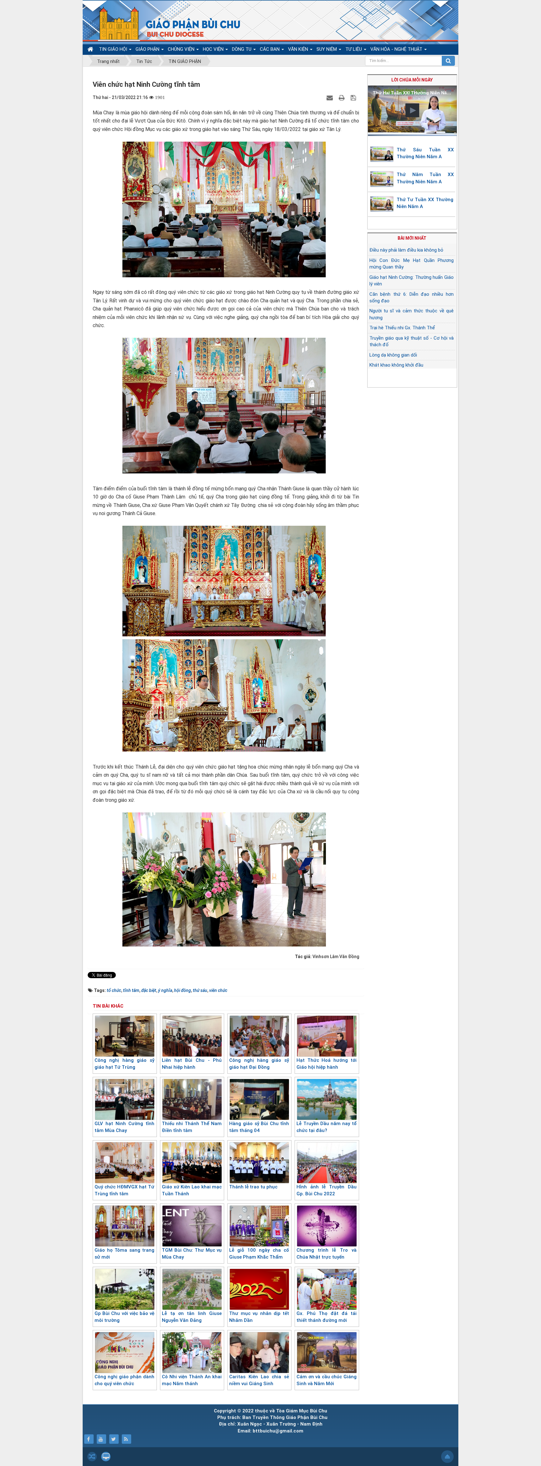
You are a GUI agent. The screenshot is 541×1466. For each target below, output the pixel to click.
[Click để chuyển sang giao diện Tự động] (92, 1456)
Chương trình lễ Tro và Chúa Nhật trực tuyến (326, 1253)
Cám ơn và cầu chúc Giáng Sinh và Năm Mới (326, 1380)
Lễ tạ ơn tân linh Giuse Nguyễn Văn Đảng (192, 1317)
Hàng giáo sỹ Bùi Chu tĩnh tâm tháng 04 (259, 1127)
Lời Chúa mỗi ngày (412, 79)
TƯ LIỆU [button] (354, 49)
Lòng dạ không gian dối (393, 355)
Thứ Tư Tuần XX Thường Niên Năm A (425, 203)
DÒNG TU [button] (242, 49)
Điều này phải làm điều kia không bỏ (406, 250)
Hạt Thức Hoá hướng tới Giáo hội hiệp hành (326, 1063)
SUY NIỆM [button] (327, 49)
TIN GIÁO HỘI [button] (113, 49)
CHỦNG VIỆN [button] (182, 49)
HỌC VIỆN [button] (214, 49)
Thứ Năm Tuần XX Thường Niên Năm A (425, 178)
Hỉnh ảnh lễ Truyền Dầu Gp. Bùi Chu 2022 (326, 1190)
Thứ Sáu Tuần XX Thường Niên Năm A (425, 153)
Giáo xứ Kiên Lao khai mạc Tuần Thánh (192, 1190)
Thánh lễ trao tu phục (253, 1187)
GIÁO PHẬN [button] (148, 49)
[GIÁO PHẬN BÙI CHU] (165, 23)
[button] (412, 110)
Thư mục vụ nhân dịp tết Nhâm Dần (259, 1317)
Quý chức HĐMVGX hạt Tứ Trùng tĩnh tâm (124, 1190)
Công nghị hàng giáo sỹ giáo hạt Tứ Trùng (124, 1063)
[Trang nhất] (91, 49)
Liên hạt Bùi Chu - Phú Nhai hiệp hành (192, 1063)
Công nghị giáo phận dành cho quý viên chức (124, 1380)
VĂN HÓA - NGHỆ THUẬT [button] (397, 49)
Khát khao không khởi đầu (396, 365)
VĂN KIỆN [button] (298, 49)
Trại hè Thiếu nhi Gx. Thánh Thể (402, 328)
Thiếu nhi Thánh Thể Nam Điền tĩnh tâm (192, 1127)
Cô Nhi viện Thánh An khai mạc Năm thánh (192, 1380)
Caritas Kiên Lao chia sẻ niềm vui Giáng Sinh (259, 1380)
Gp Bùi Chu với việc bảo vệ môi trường (124, 1317)
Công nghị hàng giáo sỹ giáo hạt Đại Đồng (259, 1063)
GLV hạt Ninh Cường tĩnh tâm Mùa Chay (124, 1127)
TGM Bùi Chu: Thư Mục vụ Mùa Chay (192, 1253)
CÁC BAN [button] (270, 49)
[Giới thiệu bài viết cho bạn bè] (330, 97)
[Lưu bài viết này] (354, 97)
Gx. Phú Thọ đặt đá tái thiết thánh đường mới (326, 1317)
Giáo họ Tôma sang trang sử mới (124, 1253)
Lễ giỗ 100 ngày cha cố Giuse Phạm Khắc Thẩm (259, 1253)
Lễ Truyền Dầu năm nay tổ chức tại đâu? (326, 1127)
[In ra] (342, 97)
